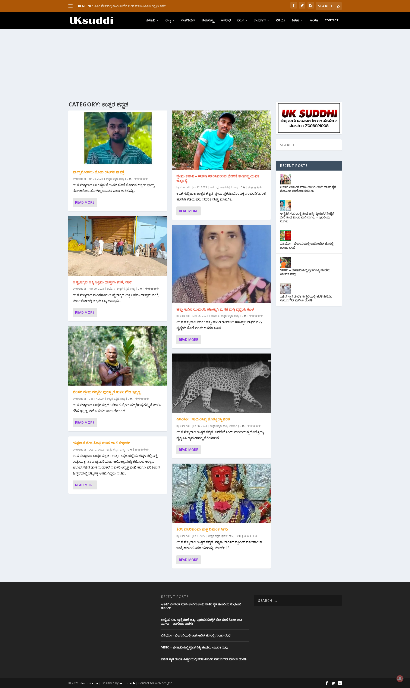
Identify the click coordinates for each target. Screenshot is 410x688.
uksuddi (81, 179)
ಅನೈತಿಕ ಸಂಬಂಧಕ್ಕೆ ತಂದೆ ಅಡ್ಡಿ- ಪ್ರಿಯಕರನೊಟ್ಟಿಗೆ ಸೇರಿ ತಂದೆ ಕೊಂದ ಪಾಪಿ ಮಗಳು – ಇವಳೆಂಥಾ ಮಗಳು (307, 217)
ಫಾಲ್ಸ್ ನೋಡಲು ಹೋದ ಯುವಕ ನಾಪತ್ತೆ (98, 172)
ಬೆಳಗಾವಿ (150, 20)
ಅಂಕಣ (314, 20)
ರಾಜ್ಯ (168, 20)
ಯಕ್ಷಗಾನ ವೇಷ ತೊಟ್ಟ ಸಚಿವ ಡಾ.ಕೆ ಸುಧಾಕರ (101, 442)
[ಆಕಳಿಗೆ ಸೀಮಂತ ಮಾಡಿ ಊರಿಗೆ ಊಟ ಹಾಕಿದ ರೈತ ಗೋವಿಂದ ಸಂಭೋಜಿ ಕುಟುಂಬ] (285, 179)
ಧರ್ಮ (240, 20)
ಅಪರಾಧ (226, 20)
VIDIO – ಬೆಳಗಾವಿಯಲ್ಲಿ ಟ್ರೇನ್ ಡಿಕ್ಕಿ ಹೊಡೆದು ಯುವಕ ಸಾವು (305, 272)
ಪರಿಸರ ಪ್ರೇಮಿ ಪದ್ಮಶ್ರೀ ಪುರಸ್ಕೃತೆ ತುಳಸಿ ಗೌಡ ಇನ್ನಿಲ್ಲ (106, 392)
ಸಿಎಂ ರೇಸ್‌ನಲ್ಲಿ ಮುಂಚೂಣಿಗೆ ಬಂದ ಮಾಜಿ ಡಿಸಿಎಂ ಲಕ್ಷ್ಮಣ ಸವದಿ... (131, 6)
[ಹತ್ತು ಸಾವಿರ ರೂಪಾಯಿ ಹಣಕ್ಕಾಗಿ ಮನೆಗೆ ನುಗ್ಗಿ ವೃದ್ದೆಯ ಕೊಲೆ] (221, 264)
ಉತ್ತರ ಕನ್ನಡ (112, 179)
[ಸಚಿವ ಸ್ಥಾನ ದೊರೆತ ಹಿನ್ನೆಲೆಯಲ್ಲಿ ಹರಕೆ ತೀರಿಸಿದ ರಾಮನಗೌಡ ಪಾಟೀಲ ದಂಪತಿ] (285, 288)
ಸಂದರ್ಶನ (260, 20)
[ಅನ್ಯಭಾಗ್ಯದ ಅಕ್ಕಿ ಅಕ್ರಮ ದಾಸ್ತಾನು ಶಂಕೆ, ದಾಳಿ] (117, 245)
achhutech (127, 683)
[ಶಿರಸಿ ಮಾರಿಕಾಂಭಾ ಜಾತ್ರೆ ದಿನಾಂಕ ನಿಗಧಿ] (221, 493)
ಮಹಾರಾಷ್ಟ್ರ (208, 20)
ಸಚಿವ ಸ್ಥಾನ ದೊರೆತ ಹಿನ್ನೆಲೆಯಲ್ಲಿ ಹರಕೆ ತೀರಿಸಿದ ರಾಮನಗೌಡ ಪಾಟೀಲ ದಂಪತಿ (306, 298)
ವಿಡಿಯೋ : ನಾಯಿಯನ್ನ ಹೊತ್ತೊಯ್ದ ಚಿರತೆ (203, 419)
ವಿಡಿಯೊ (280, 20)
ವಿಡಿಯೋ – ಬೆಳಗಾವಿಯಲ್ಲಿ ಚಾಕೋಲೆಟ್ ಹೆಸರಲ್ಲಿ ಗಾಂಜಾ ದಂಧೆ (307, 245)
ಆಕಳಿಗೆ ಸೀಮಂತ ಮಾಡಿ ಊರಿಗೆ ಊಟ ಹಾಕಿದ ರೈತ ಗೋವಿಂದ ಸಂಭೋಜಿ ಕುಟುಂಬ (308, 189)
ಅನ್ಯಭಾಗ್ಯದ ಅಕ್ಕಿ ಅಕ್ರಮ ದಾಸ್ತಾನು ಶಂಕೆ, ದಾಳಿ (102, 282)
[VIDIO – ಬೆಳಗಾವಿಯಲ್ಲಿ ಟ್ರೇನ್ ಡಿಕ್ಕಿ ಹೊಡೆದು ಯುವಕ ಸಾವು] (285, 262)
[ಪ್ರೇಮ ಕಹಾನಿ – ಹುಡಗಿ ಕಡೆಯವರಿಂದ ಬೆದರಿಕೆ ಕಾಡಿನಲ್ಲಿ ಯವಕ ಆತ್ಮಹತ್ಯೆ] (221, 140)
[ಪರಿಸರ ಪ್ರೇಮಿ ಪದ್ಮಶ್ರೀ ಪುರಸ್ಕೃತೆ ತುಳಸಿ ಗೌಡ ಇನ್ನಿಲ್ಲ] (117, 356)
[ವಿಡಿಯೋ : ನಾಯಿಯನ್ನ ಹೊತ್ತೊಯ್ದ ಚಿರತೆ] (221, 383)
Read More (84, 202)
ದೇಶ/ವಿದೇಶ (188, 20)
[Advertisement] (205, 61)
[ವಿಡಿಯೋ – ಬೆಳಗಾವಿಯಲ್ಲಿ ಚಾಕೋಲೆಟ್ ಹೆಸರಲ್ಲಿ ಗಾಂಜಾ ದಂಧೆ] (285, 235)
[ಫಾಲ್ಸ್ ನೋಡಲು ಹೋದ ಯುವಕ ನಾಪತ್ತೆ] (117, 138)
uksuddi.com (88, 683)
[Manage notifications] (400, 678)
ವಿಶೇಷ (295, 20)
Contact (331, 20)
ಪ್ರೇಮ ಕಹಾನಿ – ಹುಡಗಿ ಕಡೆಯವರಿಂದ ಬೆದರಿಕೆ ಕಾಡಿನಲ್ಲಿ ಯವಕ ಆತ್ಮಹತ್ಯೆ (217, 178)
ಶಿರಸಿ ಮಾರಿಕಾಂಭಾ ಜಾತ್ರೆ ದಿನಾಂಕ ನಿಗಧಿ (202, 529)
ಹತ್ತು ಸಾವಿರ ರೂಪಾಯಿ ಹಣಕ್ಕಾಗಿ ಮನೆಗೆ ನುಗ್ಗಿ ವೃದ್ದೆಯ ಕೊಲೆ (215, 309)
